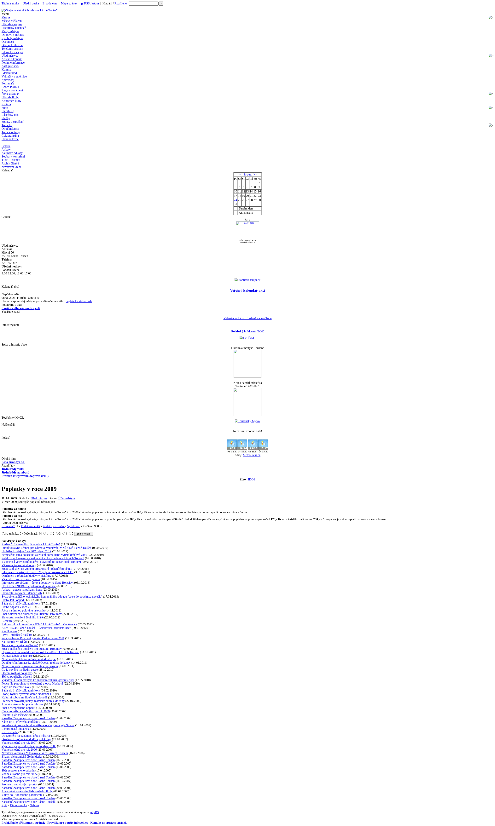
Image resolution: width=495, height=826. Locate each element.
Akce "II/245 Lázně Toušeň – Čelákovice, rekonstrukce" (36, 627)
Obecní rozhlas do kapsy (17, 673)
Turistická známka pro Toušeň (20, 645)
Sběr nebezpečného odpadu (18, 707)
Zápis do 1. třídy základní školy (21, 603)
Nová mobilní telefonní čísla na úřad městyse (29, 659)
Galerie (6, 146)
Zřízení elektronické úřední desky (22, 756)
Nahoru (34, 805)
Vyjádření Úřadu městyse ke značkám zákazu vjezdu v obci (38, 680)
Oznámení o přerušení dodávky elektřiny (26, 575)
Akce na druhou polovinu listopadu (23, 610)
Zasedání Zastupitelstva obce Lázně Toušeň (28, 718)
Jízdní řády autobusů (15, 472)
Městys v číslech (12, 20)
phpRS (94, 812)
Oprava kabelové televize (17, 655)
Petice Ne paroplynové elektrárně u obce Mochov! (32, 683)
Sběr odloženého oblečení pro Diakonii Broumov (32, 614)
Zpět (4, 805)
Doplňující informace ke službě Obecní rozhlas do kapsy (36, 662)
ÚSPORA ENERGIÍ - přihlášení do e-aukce (29, 586)
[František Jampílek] (247, 280)
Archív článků (10, 163)
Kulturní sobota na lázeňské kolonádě (24, 697)
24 (235, 200)
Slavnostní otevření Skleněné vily (22, 593)
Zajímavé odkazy (12, 153)
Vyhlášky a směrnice (14, 76)
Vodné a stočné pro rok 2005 (19, 774)
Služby (6, 118)
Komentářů (8, 526)
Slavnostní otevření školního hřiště (23, 617)
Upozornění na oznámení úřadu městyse (26, 735)
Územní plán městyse (15, 714)
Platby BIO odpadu (13, 600)
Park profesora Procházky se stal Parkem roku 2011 (33, 638)
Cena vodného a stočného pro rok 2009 (26, 711)
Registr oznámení (12, 90)
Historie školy (10, 97)
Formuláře (8, 83)
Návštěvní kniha (11, 167)
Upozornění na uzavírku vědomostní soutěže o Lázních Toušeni (40, 652)
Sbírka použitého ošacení (17, 676)
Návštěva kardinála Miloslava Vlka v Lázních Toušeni (35, 753)
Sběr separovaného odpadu (18, 770)
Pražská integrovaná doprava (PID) (25, 476)
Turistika (7, 125)
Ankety (6, 149)
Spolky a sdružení (12, 121)
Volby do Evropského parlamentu (22, 794)
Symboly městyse (12, 38)
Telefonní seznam (12, 48)
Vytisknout (73, 526)
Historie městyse (12, 24)
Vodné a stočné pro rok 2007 (19, 742)
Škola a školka (10, 93)
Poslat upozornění (54, 526)
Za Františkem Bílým (14, 641)
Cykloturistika (10, 135)
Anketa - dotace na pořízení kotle (22, 589)
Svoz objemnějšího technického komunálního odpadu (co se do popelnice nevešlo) (52, 596)
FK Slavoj (8, 111)
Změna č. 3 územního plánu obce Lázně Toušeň (31, 544)
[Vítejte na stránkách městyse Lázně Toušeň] (29, 10)
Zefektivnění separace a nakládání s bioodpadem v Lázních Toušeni (43, 558)
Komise (6, 69)
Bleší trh (7, 620)
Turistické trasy (11, 132)
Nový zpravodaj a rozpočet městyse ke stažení (30, 666)
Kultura (6, 104)
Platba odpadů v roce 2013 (18, 607)
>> (255, 174)
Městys (6, 17)
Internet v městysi (12, 52)
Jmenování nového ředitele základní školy (27, 791)
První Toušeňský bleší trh (17, 634)
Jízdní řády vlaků (13, 469)
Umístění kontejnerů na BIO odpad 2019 (26, 551)
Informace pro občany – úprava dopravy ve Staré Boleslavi (37, 582)
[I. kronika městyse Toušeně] (247, 376)
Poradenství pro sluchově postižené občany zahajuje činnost (38, 725)
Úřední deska (31, 3)
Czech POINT (10, 87)
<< (240, 174)
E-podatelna (50, 3)
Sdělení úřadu (10, 73)
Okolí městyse (10, 128)
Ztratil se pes (9, 631)
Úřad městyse (10, 55)
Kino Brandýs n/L (13, 462)
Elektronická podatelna (16, 728)
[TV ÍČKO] (247, 338)
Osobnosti (8, 41)
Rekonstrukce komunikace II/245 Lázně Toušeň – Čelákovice (39, 624)
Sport (5, 107)
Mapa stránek (69, 3)
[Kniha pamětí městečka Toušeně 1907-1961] (247, 414)
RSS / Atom (91, 3)
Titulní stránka (10, 3)
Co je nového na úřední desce (20, 669)
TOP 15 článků (11, 160)
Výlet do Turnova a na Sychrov (21, 579)
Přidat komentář (30, 526)
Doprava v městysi (13, 34)
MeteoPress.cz (251, 455)
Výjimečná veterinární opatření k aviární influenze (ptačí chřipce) (41, 561)
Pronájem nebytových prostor (20, 784)
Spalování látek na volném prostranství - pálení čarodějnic (37, 568)
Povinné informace (13, 62)
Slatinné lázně (10, 139)
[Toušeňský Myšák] (247, 421)
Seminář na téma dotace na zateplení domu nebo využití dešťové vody (44, 554)
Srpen (248, 174)
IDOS (251, 479)
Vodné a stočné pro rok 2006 (19, 749)
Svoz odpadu (10, 732)
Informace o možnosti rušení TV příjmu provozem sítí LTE (37, 572)
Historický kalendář (14, 27)
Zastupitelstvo (10, 66)
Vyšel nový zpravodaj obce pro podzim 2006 (29, 746)
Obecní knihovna (12, 45)
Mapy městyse (10, 31)
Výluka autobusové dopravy (19, 565)
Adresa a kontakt (12, 59)
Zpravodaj (8, 80)
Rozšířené (120, 3)
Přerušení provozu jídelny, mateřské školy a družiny (33, 701)
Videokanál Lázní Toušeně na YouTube (248, 318)
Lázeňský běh (10, 114)
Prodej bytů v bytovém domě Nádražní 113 (28, 694)
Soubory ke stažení (13, 156)
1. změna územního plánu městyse (22, 704)
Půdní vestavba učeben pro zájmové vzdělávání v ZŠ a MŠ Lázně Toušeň (46, 547)
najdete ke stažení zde (79, 301)
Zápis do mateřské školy (16, 687)
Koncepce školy (11, 100)
